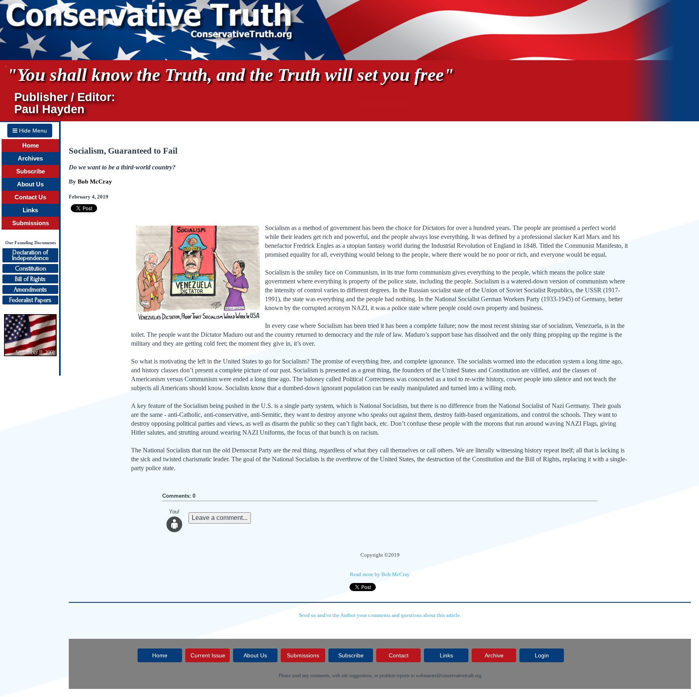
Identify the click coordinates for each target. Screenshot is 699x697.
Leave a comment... (220, 517)
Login (542, 655)
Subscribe (30, 171)
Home (30, 145)
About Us (30, 184)
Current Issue (208, 655)
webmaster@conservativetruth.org (448, 675)
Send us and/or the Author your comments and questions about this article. (380, 615)
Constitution (30, 268)
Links (30, 210)
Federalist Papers (30, 300)
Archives (30, 158)
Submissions (30, 223)
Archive (494, 655)
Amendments (30, 289)
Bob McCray (95, 181)
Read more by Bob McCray (380, 574)
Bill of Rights (30, 279)
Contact (399, 655)
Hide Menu (32, 130)
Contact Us (30, 197)
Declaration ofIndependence (30, 255)
